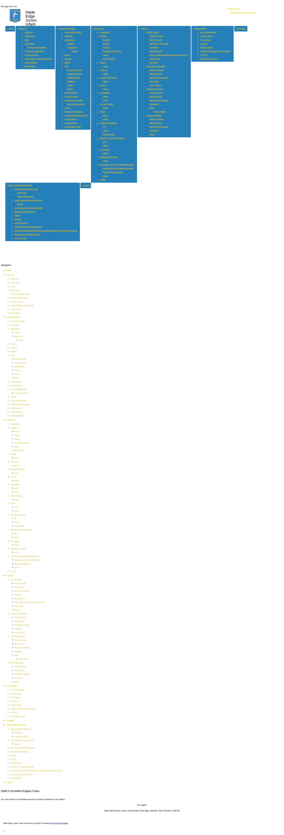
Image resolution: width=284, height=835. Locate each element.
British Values (206, 47)
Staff (27, 40)
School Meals (71, 119)
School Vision (31, 62)
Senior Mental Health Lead (26, 189)
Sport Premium (71, 96)
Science (103, 70)
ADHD (70, 89)
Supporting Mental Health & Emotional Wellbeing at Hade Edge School (45, 231)
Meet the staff (155, 40)
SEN (67, 66)
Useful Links (154, 59)
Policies (68, 59)
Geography (105, 93)
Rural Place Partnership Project (28, 200)
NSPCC (203, 55)
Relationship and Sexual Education (118, 168)
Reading (106, 40)
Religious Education (109, 157)
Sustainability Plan (73, 127)
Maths (103, 62)
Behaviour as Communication (27, 234)
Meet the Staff (155, 74)
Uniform (70, 44)
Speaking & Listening (112, 51)
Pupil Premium (71, 93)
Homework (154, 47)
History (103, 85)
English (103, 36)
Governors (29, 44)
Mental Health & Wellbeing (20, 185)
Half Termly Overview (158, 44)
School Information (67, 28)
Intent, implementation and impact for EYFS (168, 55)
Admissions (70, 40)
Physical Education (108, 123)
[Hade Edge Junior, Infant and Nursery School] (15, 15)
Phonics (106, 47)
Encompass (205, 40)
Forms (67, 55)
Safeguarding (200, 28)
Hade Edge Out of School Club (38, 59)
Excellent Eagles (154, 115)
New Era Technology (59, 823)
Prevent (203, 44)
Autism (70, 85)
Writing (106, 44)
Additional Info (73, 78)
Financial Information (74, 112)
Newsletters (30, 66)
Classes (144, 28)
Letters (75, 51)
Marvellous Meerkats (156, 66)
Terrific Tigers (153, 32)
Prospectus (72, 47)
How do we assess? (76, 104)
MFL (105, 142)
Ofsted (67, 62)
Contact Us (30, 36)
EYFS (102, 180)
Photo (105, 100)
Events (20, 204)
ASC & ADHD (20, 238)
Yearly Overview (156, 36)
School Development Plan (76, 115)
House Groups (71, 123)
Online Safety (206, 36)
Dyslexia (71, 81)
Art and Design (106, 104)
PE (104, 127)
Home (11, 28)
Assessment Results (74, 100)
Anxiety (17, 219)
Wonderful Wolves (155, 89)
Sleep (17, 215)
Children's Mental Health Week (28, 227)
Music (102, 112)
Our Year (153, 62)
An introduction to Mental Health (28, 208)
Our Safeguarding (208, 32)
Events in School (74, 70)
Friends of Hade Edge (34, 51)
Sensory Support (74, 74)
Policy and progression (113, 172)
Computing (105, 149)
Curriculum (99, 28)
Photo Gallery (109, 59)
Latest (105, 55)
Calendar (69, 36)
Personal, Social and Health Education (117, 165)
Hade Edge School (25, 197)
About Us (23, 28)
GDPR (67, 108)
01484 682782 (233, 9)
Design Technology (108, 78)
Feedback (241, 28)
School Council (31, 55)
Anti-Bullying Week (208, 59)
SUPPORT (22, 193)
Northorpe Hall (20, 223)
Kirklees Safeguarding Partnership (215, 51)
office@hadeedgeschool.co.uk (242, 13)
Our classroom (155, 51)
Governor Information (36, 47)
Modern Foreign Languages (112, 138)
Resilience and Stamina (24, 212)
